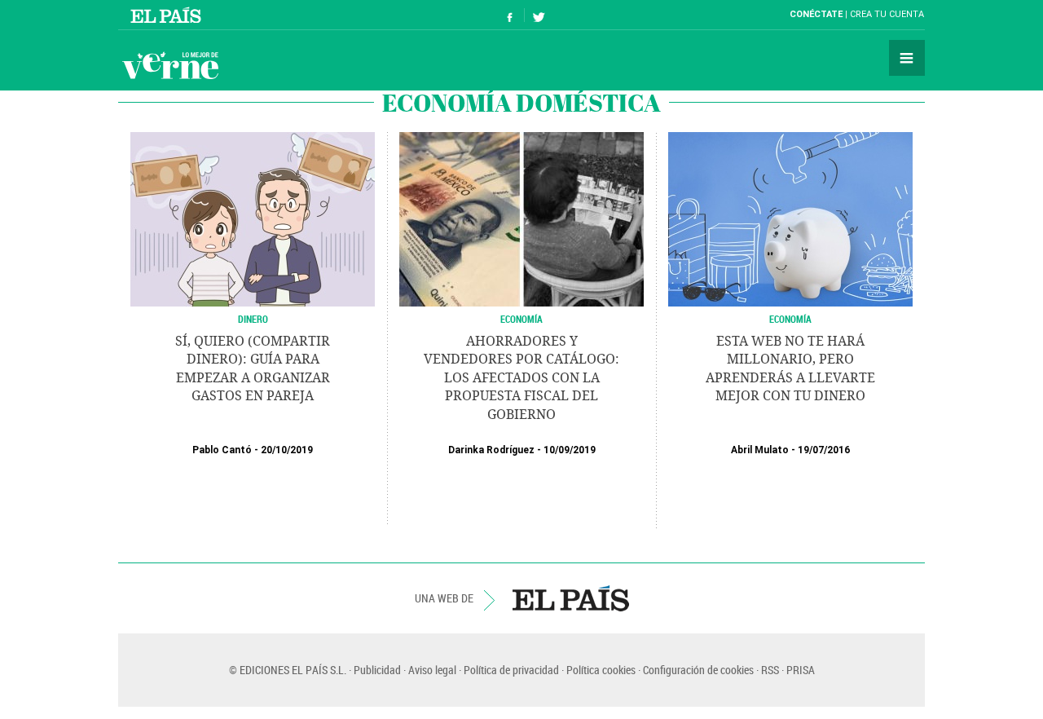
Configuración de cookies (698, 669)
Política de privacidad (511, 669)
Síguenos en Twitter (538, 15)
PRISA (800, 669)
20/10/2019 (287, 450)
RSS (770, 669)
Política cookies (601, 669)
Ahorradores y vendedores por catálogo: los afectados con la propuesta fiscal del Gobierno (521, 377)
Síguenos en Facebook (510, 15)
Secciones (907, 58)
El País (168, 15)
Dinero (253, 318)
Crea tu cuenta (887, 14)
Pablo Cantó (222, 450)
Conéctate (816, 14)
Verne (170, 65)
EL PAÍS (571, 598)
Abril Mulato (760, 450)
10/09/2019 (570, 450)
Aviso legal (432, 669)
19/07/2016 (824, 450)
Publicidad (377, 669)
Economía (521, 318)
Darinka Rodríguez (491, 450)
